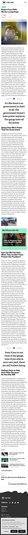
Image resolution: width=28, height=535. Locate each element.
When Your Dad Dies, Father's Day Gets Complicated (16, 453)
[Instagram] (10, 502)
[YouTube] (18, 502)
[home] (7, 2)
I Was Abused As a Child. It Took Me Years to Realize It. (17, 459)
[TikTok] (15, 502)
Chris (4, 15)
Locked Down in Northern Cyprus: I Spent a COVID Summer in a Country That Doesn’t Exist (17, 465)
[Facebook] (12, 502)
